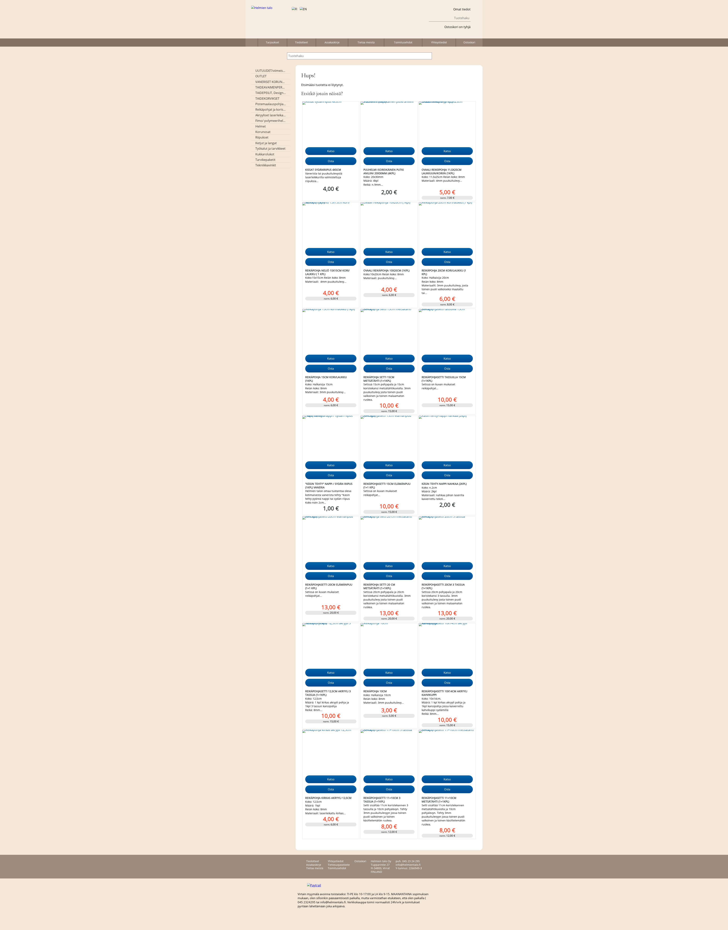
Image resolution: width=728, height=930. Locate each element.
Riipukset (261, 137)
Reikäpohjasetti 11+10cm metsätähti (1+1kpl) (439, 799)
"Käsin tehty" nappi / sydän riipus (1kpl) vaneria (328, 485)
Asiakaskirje (332, 42)
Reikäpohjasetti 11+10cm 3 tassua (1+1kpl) (381, 799)
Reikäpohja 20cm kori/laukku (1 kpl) (444, 272)
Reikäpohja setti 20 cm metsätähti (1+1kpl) (379, 586)
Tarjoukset (272, 42)
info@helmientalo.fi (408, 865)
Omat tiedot (462, 9)
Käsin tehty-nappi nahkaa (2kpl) (444, 484)
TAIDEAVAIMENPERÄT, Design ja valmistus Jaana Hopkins (270, 87)
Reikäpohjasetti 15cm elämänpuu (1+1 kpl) (386, 485)
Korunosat (263, 132)
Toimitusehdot (403, 42)
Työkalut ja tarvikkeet (270, 148)
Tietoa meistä (366, 42)
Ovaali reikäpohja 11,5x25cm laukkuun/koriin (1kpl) (441, 171)
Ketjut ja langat (266, 143)
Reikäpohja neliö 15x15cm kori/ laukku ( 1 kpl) (327, 272)
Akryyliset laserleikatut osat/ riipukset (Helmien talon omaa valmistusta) (270, 115)
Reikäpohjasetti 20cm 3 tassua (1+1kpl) (443, 586)
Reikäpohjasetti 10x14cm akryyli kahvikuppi (444, 693)
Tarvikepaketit (265, 160)
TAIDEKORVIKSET (267, 98)
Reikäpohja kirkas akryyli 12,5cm (328, 798)
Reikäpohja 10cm (375, 691)
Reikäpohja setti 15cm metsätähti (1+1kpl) (378, 378)
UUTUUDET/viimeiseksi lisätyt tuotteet (270, 71)
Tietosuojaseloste (339, 865)
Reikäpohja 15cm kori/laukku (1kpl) (326, 378)
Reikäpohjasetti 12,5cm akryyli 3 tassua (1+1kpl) (328, 693)
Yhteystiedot (439, 42)
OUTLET (261, 76)
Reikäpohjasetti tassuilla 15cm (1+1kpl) (444, 378)
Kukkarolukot (264, 154)
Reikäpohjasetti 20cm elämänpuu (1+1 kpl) (328, 586)
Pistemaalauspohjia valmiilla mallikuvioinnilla (270, 104)
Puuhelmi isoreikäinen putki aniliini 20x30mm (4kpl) (383, 171)
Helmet (260, 126)
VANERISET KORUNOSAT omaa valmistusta (270, 82)
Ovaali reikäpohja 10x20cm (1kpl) (386, 270)
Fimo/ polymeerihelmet (270, 121)
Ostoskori (469, 42)
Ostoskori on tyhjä (457, 27)
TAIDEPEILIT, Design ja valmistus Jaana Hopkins (270, 93)
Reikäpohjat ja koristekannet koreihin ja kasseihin (270, 109)
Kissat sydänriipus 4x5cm (323, 169)
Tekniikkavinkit (265, 165)
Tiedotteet (301, 42)
